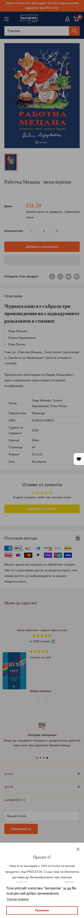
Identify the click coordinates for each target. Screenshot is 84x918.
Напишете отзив (42, 509)
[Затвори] (78, 849)
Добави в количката (42, 246)
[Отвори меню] (6, 19)
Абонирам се (21, 829)
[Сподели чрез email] (77, 276)
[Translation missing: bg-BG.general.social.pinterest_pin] (60, 276)
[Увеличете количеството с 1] (57, 230)
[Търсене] (74, 31)
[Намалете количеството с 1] (30, 230)
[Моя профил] (67, 19)
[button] (42, 260)
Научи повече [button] (18, 899)
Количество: (13, 231)
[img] (42, 635)
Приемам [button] (42, 910)
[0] (76, 18)
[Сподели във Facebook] (52, 276)
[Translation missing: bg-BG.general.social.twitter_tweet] (68, 276)
